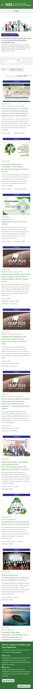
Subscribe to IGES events (24, 75)
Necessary (7, 655)
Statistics (6, 667)
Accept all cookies (24, 686)
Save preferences (8, 680)
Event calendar (17, 69)
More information (16, 652)
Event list (6, 69)
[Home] (18, 4)
